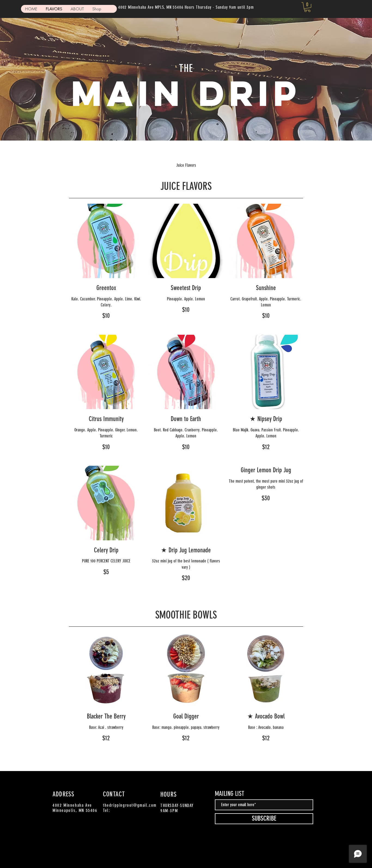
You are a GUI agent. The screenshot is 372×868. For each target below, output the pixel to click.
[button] (307, 7)
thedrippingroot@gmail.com (130, 805)
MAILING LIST (229, 793)
